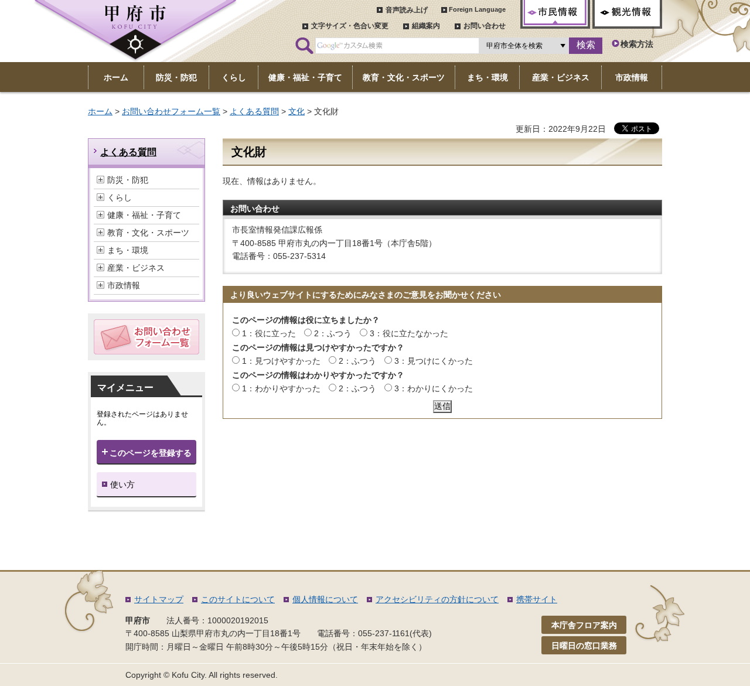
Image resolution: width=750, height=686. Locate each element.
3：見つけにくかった (433, 361)
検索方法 (637, 44)
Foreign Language (477, 9)
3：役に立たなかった (409, 333)
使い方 (122, 484)
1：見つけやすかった (281, 361)
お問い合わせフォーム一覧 (171, 111)
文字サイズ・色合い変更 (349, 26)
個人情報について (325, 599)
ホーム (100, 111)
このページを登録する (151, 453)
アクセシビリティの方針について (437, 599)
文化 (296, 111)
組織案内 (426, 26)
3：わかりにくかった (433, 388)
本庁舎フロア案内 (584, 625)
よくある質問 (254, 111)
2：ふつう (333, 333)
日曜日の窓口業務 (584, 645)
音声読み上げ (407, 10)
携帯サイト (536, 599)
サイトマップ (158, 599)
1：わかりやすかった (281, 388)
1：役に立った (269, 333)
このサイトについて (238, 599)
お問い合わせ (484, 26)
